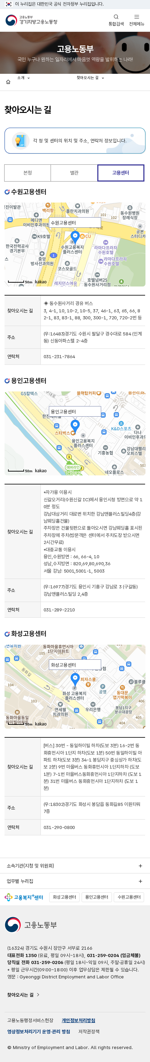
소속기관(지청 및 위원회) (30, 866)
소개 (21, 77)
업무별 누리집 (20, 881)
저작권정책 (88, 1031)
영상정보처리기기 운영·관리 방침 (38, 1031)
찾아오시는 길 (20, 995)
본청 (27, 173)
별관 (74, 173)
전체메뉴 (136, 20)
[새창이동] (24, 897)
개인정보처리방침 (78, 1020)
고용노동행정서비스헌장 (30, 1020)
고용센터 (120, 173)
